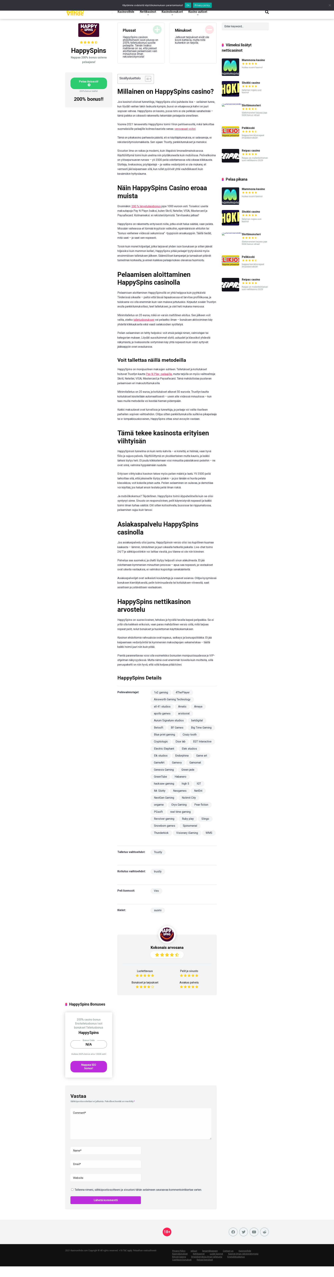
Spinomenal (190, 825)
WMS (209, 833)
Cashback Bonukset (182, 1260)
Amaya (198, 706)
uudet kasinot (216, 1254)
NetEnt (198, 790)
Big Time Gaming (201, 727)
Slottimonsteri (251, 105)
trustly (158, 871)
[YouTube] (254, 1232)
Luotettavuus (145, 971)
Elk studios (161, 755)
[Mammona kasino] (230, 75)
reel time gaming (180, 811)
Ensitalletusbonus (86, 1023)
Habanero (180, 776)
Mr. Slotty (159, 790)
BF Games (177, 727)
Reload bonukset (205, 1260)
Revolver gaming (164, 818)
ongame (159, 804)
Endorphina (182, 755)
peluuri (194, 1251)
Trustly (158, 852)
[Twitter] (243, 1232)
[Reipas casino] (230, 161)
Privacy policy (202, 5)
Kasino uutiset (197, 11)
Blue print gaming (164, 734)
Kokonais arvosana (167, 947)
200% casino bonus (89, 1019)
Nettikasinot (148, 11)
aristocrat (184, 713)
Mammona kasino (253, 60)
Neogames (179, 790)
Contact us (228, 1251)
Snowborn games (164, 825)
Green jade (187, 769)
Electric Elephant (164, 748)
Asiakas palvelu (189, 982)
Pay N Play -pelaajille (159, 374)
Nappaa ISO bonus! (88, 1066)
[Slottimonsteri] (232, 103)
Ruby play (188, 818)
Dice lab (180, 741)
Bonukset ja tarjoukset (145, 982)
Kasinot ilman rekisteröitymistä (243, 1254)
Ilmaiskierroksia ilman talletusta (206, 1257)
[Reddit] (264, 1232)
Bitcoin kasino (179, 1257)
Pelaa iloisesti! (88, 81)
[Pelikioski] (230, 135)
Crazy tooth (190, 734)
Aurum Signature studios (169, 720)
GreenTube (160, 776)
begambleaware (210, 1251)
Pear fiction (201, 804)
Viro (156, 890)
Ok (188, 5)
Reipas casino (251, 150)
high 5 (185, 783)
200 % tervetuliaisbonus (146, 206)
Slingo (205, 818)
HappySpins (89, 1032)
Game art (201, 755)
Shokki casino (251, 82)
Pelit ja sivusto (189, 971)
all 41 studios (162, 706)
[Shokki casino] (230, 95)
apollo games (162, 713)
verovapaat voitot (185, 129)
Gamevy (177, 762)
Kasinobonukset (172, 11)
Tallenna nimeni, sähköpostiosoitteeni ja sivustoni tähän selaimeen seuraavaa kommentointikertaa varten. (138, 1189)
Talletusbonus (94, 1027)
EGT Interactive (202, 741)
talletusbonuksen (143, 319)
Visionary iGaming (187, 833)
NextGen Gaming (164, 797)
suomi (157, 910)
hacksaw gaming (164, 783)
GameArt (159, 762)
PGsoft (158, 811)
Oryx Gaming (179, 804)
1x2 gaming (161, 692)
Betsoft (158, 727)
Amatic (182, 706)
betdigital (197, 720)
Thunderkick (161, 833)
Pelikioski (248, 128)
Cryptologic (161, 741)
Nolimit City (189, 797)
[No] (329, 5)
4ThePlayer (183, 692)
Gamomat (195, 762)
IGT (199, 783)
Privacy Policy (178, 1251)
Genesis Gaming (164, 769)
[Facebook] (233, 1232)
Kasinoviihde (126, 11)
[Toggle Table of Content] (146, 79)
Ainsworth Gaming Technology (172, 699)
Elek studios (189, 748)
